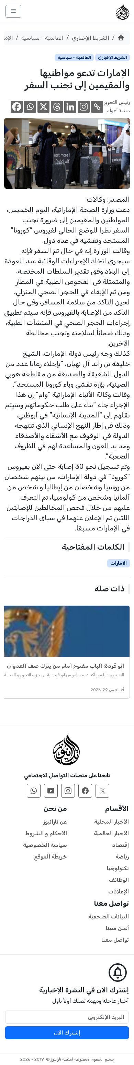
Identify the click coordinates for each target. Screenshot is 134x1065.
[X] (43, 107)
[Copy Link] (97, 107)
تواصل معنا (115, 940)
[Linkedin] (70, 107)
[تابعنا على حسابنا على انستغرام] (68, 791)
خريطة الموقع (50, 856)
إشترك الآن (67, 1032)
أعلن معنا (117, 928)
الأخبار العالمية (111, 833)
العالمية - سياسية (42, 38)
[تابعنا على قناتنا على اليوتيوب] (51, 791)
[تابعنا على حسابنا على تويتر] (102, 791)
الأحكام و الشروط (46, 833)
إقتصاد (120, 845)
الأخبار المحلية (111, 821)
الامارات (118, 563)
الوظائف (119, 880)
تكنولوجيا (118, 868)
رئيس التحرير (117, 102)
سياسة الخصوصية (45, 845)
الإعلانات (118, 891)
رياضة (122, 856)
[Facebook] (17, 107)
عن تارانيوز (55, 821)
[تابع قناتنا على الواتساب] (34, 791)
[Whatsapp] (30, 107)
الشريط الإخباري (90, 38)
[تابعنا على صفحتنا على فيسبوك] (85, 791)
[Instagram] (84, 107)
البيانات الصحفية (108, 916)
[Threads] (57, 107)
